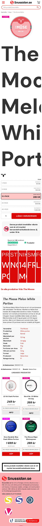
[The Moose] (3, 175)
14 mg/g (23, 341)
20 (21, 348)
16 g (21, 346)
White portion (25, 331)
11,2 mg (22, 337)
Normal (22, 334)
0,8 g (22, 351)
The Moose (24, 329)
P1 (21, 358)
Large (22, 353)
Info (11, 412)
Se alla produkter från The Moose (17, 289)
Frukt (22, 343)
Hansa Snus (24, 356)
